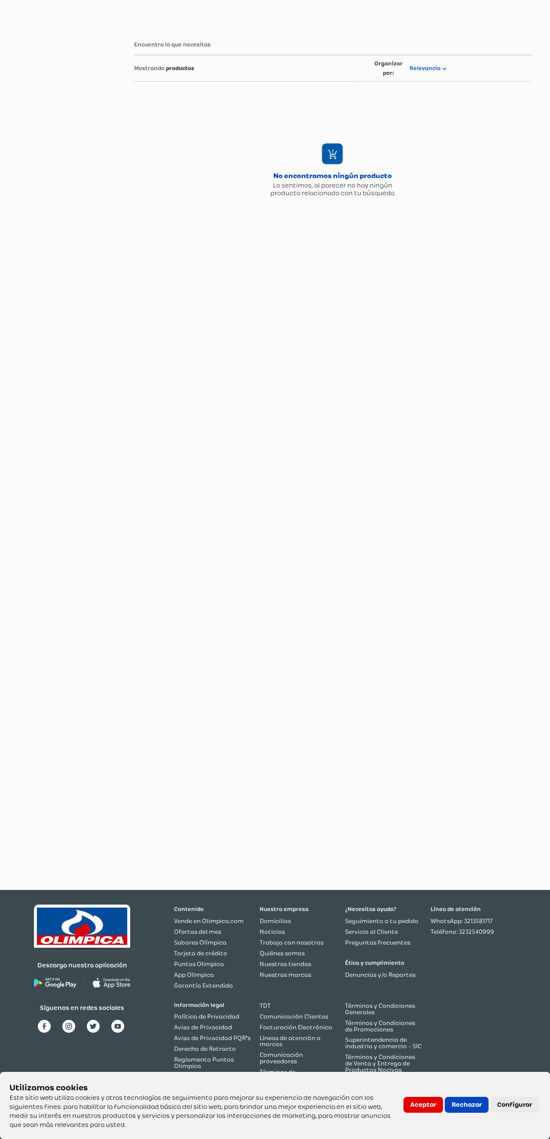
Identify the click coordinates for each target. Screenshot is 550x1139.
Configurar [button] (514, 1104)
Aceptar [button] (423, 1104)
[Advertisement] (50, 160)
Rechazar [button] (467, 1104)
